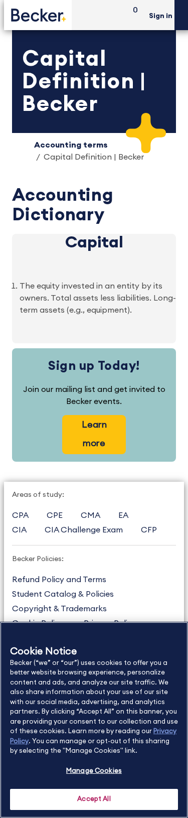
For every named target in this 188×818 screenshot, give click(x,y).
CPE (55, 515)
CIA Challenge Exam (84, 530)
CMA (90, 515)
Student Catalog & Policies (63, 594)
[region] (94, 720)
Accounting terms (71, 145)
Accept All (93, 799)
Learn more (94, 434)
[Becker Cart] (132, 15)
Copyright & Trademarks (59, 609)
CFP (149, 530)
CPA (20, 515)
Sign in (160, 16)
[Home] (38, 15)
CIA (19, 530)
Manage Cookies (94, 771)
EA (123, 515)
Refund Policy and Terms (59, 580)
